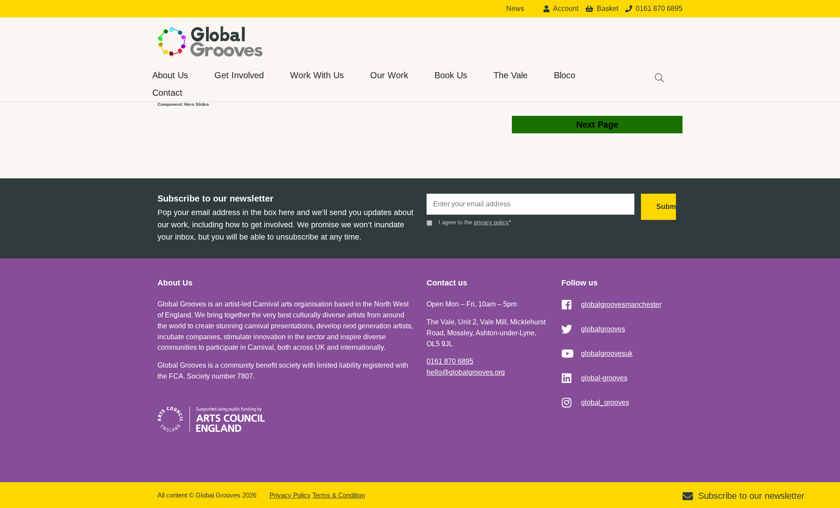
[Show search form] (655, 73)
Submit (666, 206)
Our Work (389, 75)
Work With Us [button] (317, 75)
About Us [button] (170, 75)
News (515, 8)
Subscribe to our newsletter (751, 496)
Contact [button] (167, 92)
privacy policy (491, 222)
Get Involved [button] (239, 75)
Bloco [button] (564, 75)
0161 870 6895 (450, 361)
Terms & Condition (338, 495)
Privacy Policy (290, 495)
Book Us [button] (450, 75)
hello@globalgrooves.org (466, 372)
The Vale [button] (511, 75)
